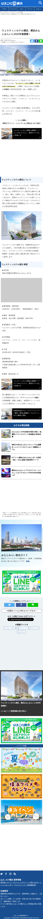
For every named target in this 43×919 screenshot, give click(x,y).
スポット (38, 9)
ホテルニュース (34, 628)
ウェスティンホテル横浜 (11, 628)
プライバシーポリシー (20, 882)
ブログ (4, 9)
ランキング (13, 9)
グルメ (21, 9)
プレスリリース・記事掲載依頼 (25, 885)
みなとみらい (21, 632)
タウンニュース (23, 628)
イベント (30, 9)
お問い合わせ (34, 882)
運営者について (5, 882)
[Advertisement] (21, 21)
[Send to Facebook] (36, 41)
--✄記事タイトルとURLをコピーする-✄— (12, 42)
